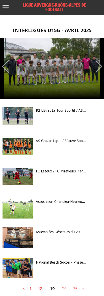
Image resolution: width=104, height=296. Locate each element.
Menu (8, 7)
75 (75, 288)
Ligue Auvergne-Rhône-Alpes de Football (54, 7)
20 (64, 288)
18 (40, 288)
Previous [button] (5, 63)
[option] (52, 68)
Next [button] (98, 63)
